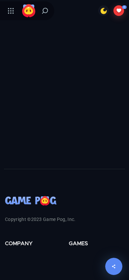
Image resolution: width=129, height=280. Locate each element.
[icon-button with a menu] (11, 10)
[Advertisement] (64, 102)
